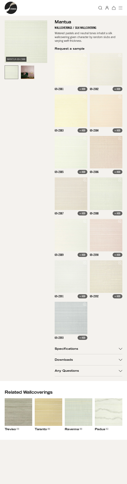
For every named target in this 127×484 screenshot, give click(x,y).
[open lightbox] (71, 69)
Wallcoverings (63, 28)
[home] (11, 7)
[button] (119, 7)
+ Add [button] (82, 89)
